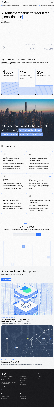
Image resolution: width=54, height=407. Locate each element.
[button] (52, 2)
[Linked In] (4, 386)
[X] (2, 386)
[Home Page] (5, 2)
